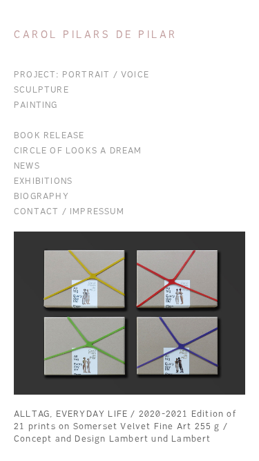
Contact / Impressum (69, 212)
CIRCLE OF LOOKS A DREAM (78, 151)
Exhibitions (43, 182)
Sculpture (41, 90)
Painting (36, 106)
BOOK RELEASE (49, 136)
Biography (41, 197)
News (27, 166)
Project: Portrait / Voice (81, 75)
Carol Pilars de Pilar (96, 35)
